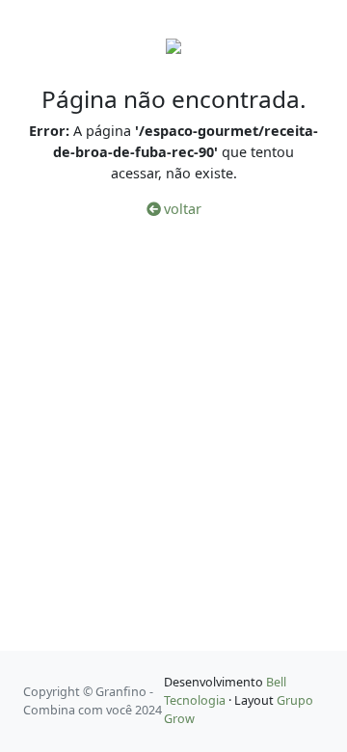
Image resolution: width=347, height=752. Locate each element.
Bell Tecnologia (225, 691)
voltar (180, 209)
